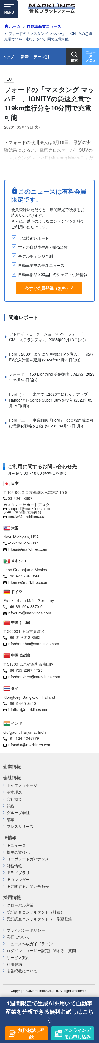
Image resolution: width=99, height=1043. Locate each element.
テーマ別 (41, 56)
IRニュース (16, 845)
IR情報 (9, 837)
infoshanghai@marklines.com (33, 643)
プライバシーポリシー (26, 930)
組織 (10, 806)
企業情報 (12, 766)
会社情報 (12, 777)
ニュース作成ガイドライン (30, 943)
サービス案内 (18, 957)
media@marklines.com (28, 516)
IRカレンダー (18, 879)
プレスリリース (20, 826)
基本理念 (14, 792)
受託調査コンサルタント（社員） (35, 912)
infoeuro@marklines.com (29, 613)
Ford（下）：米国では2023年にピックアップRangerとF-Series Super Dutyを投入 (48, 397)
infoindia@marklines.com (29, 744)
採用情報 (12, 897)
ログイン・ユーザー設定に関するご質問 (41, 950)
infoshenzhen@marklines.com (34, 676)
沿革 (10, 819)
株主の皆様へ (18, 852)
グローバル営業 (20, 905)
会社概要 (14, 799)
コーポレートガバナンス (28, 859)
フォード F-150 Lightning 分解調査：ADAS (46, 374)
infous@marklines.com (27, 549)
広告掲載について (22, 971)
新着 (25, 56)
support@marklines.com (29, 508)
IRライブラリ (18, 872)
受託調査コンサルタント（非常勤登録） (41, 919)
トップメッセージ (22, 785)
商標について (18, 936)
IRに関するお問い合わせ (28, 886)
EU (9, 79)
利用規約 (14, 964)
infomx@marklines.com (28, 582)
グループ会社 (18, 812)
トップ (8, 56)
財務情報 (14, 865)
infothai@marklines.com (29, 709)
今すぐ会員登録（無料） (47, 288)
